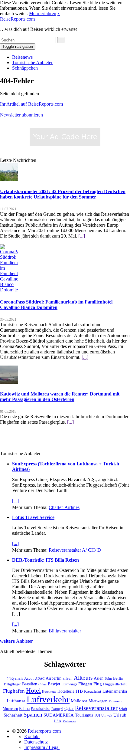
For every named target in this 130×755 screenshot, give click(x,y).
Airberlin (53, 678)
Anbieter (16, 641)
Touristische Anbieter (32, 62)
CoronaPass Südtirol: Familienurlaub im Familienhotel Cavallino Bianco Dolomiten (56, 304)
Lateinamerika (114, 691)
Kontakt (32, 736)
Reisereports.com (44, 731)
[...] (81, 235)
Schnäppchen (25, 68)
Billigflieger (12, 684)
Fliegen (85, 683)
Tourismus (84, 715)
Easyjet (54, 684)
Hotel (33, 690)
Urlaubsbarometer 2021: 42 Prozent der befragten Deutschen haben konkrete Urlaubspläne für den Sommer (62, 194)
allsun (68, 678)
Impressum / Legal (42, 747)
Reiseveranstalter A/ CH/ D (75, 550)
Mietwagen (98, 700)
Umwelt (106, 715)
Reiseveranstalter (96, 707)
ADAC (39, 678)
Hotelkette (49, 691)
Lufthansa (16, 700)
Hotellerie (65, 691)
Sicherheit (13, 715)
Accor (29, 678)
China (42, 684)
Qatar (69, 708)
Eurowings (69, 684)
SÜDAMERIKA (59, 714)
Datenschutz (36, 741)
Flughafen (14, 691)
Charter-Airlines (64, 507)
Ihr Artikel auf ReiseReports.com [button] (31, 104)
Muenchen (10, 709)
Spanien (33, 714)
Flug (97, 683)
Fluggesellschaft (114, 684)
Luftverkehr (48, 699)
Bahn (108, 678)
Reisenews (22, 57)
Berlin (118, 678)
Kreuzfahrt (92, 691)
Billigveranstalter (65, 630)
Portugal (57, 709)
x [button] (58, 13)
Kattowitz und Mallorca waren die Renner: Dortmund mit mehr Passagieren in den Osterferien (59, 396)
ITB (79, 691)
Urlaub (119, 714)
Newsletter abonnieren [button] (21, 114)
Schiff (123, 709)
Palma (24, 708)
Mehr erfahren (42, 13)
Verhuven (69, 721)
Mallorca (79, 700)
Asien (98, 678)
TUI (97, 715)
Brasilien (29, 683)
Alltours (83, 678)
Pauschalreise (40, 709)
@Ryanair (15, 678)
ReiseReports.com (17, 18)
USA (57, 721)
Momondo (116, 701)
